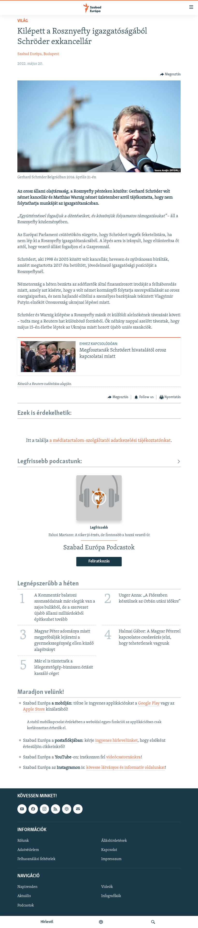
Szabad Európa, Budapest (38, 54)
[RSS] (55, 809)
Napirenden (27, 887)
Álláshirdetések (114, 841)
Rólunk (23, 841)
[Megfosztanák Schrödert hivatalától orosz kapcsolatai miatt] (48, 356)
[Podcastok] (101, 922)
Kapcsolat (109, 850)
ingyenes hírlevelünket (116, 741)
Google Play (149, 703)
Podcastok (25, 905)
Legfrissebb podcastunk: (49, 461)
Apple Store (34, 709)
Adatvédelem (28, 850)
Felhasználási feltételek (36, 859)
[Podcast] (66, 809)
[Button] (170, 74)
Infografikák (111, 896)
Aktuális (24, 896)
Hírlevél (47, 922)
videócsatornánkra (123, 757)
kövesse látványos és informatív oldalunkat (125, 768)
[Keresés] (153, 922)
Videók (107, 887)
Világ (22, 21)
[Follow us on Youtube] (22, 809)
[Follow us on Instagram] (44, 809)
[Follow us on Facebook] (33, 809)
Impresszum (111, 859)
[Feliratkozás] (77, 809)
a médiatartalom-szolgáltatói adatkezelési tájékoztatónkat (110, 440)
